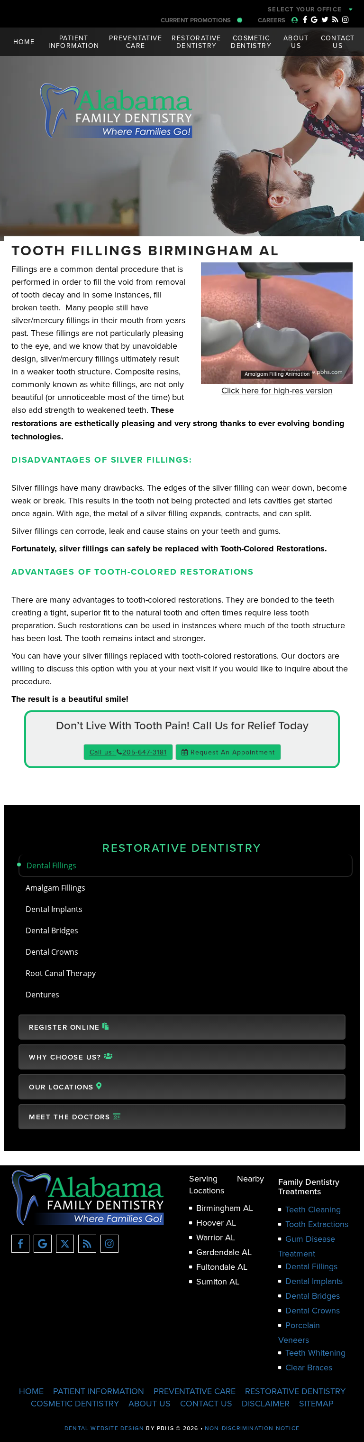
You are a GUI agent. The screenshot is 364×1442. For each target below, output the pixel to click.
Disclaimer (266, 1403)
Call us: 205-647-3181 (128, 752)
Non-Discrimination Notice (252, 1428)
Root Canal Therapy (61, 973)
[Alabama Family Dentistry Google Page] (314, 19)
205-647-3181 (240, 9)
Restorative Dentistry (181, 847)
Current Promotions (196, 20)
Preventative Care (195, 1391)
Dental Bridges (52, 930)
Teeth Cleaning (313, 1209)
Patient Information (98, 1391)
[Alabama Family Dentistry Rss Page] (335, 19)
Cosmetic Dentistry (75, 1403)
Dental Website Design (104, 1428)
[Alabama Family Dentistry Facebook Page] (305, 19)
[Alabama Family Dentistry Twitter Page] (324, 19)
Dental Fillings (51, 865)
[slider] (276, 376)
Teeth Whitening (315, 1352)
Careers (272, 20)
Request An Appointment (231, 752)
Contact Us (206, 1403)
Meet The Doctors (71, 1117)
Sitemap (316, 1403)
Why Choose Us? (66, 1057)
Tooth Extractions (316, 1224)
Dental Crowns (52, 952)
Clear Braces (308, 1367)
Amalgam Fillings (55, 888)
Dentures (42, 994)
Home (24, 42)
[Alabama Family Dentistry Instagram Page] (345, 19)
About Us (149, 1403)
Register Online (65, 1027)
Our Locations (62, 1087)
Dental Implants (54, 909)
